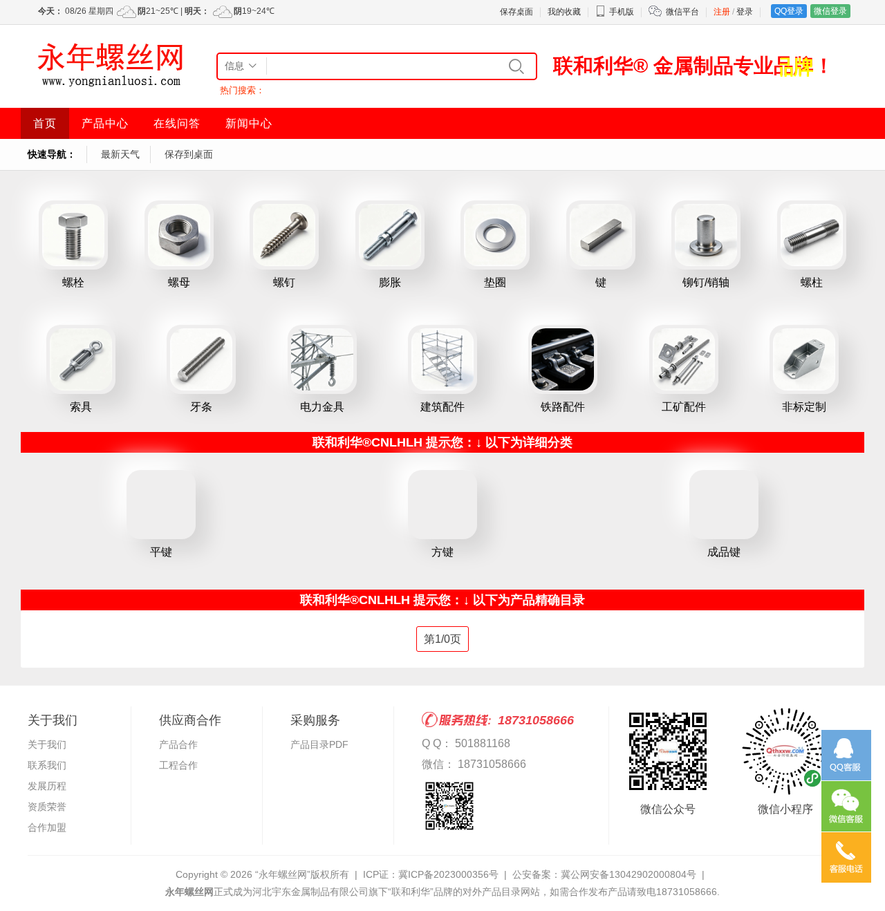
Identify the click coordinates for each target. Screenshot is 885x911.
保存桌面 (516, 12)
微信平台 (682, 12)
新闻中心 (248, 123)
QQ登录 (788, 11)
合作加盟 (47, 827)
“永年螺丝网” (282, 874)
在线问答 (177, 123)
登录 (744, 12)
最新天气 (120, 154)
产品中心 (105, 123)
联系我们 (47, 765)
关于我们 (47, 744)
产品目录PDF (319, 744)
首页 (45, 123)
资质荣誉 (47, 806)
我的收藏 (564, 12)
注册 (722, 12)
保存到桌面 (189, 154)
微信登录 (830, 11)
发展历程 (47, 785)
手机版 (621, 12)
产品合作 (178, 744)
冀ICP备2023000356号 (448, 874)
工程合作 (178, 765)
